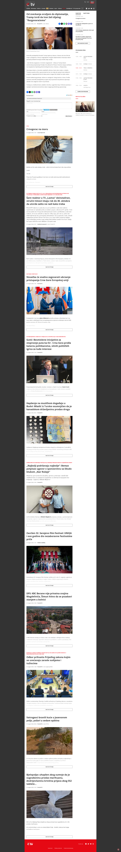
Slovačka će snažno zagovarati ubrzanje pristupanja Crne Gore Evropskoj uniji (84, 38)
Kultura (60, 8)
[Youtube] (91, 8)
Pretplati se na (30, 116)
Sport (55, 8)
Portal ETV (39, 23)
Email (43, 111)
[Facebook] (86, 8)
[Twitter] (89, 8)
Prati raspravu (71, 95)
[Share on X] (62, 24)
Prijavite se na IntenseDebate (46, 109)
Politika (28, 8)
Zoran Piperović (41, 132)
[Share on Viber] (69, 24)
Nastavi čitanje (49, 186)
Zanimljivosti (69, 8)
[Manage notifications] (118, 850)
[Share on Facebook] (59, 24)
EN (82, 8)
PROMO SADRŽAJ (41, 542)
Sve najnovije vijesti (83, 43)
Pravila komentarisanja (68, 848)
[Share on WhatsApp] (64, 24)
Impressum (50, 848)
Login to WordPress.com (53, 109)
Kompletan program (83, 91)
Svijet (64, 8)
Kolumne (51, 8)
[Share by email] (66, 24)
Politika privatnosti (58, 848)
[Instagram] (94, 8)
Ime (27, 111)
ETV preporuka (76, 8)
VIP (47, 8)
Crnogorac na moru (80, 18)
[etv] (30, 4)
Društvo (39, 8)
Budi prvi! (39, 98)
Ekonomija (33, 8)
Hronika (43, 8)
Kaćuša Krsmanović (42, 224)
